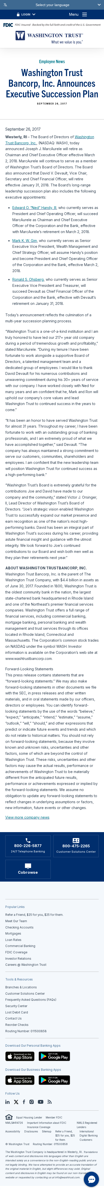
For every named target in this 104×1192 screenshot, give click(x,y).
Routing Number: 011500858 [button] (26, 1031)
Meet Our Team (16, 921)
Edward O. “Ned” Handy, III (34, 207)
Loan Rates (13, 940)
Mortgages (13, 933)
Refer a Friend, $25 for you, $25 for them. (65, 1135)
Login (25, 14)
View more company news (27, 817)
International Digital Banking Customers (89, 1135)
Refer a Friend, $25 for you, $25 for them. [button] (34, 915)
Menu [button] (74, 14)
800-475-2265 (76, 846)
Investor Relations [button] (18, 958)
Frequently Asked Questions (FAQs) (30, 1000)
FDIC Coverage (16, 952)
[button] (20, 1056)
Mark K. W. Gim (24, 240)
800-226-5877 (28, 846)
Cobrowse (28, 872)
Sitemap (46, 1131)
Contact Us (13, 1018)
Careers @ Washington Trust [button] (25, 965)
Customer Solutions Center (25, 993)
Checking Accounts (19, 927)
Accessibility (12, 1131)
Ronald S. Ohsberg (28, 279)
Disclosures (31, 1131)
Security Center (16, 1006)
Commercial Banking (20, 946)
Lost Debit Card (16, 1012)
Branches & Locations (21, 987)
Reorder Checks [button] (17, 1025)
